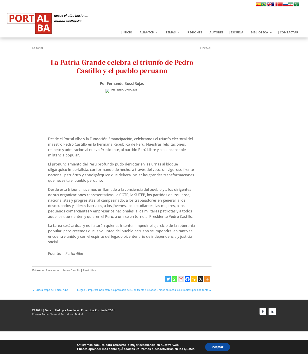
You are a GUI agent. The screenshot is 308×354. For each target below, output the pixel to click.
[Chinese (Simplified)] (280, 5)
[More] (207, 279)
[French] (274, 5)
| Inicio (126, 32)
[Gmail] (181, 279)
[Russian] (285, 5)
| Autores (215, 32)
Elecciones (53, 270)
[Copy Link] (194, 279)
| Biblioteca (258, 32)
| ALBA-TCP (145, 32)
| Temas (169, 32)
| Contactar (288, 32)
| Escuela (236, 32)
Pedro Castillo (71, 270)
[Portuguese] (264, 5)
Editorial (37, 48)
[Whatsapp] (174, 279)
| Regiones (193, 32)
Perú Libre (89, 270)
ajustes (189, 349)
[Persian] (291, 5)
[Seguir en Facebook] (263, 311)
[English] (269, 5)
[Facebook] (187, 279)
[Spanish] (258, 5)
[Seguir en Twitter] (272, 311)
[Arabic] (296, 5)
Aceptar (217, 347)
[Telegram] (168, 279)
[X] (200, 279)
